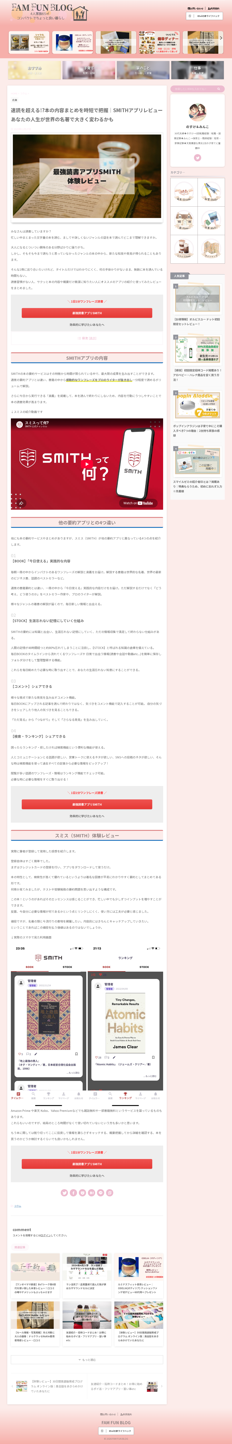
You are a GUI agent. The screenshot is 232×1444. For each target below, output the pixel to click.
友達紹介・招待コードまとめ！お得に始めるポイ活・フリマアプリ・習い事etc (86, 1336)
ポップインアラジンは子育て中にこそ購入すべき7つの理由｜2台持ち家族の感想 (197, 430)
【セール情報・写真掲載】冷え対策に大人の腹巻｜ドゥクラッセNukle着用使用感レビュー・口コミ (34, 1336)
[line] (100, 1192)
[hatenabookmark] (91, 1192)
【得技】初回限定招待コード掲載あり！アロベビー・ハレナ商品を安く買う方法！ (197, 375)
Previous (12, 37)
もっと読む (89, 1360)
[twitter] (64, 1192)
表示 (92, 338)
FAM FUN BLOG (116, 1422)
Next (220, 37)
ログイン (46, 1235)
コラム (17, 1206)
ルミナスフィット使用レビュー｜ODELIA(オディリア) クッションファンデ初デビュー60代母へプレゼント (137, 1288)
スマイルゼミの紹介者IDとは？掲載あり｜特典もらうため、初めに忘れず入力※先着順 (197, 486)
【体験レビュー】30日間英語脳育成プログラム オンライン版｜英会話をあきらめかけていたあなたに (138, 1336)
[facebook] (73, 1192)
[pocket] (82, 1192)
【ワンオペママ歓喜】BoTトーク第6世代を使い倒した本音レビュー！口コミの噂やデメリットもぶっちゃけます (35, 1288)
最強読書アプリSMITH (87, 313)
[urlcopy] (109, 1192)
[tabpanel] (22, 42)
